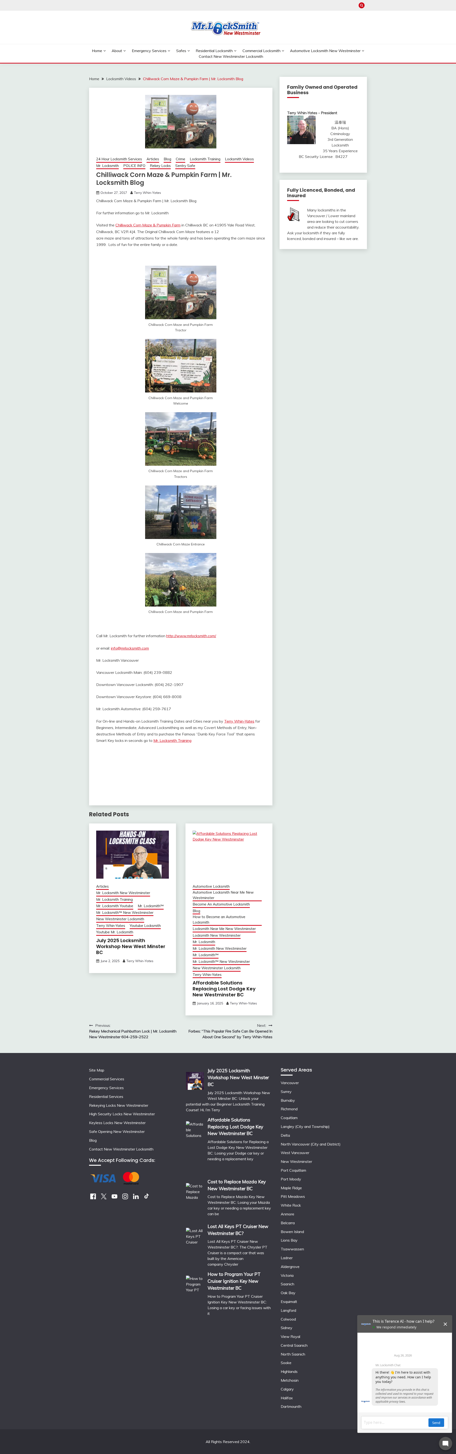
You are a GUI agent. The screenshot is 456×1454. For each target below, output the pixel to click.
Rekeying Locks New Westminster (118, 1105)
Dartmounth (291, 1406)
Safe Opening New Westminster (117, 1131)
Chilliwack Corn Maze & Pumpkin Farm (147, 225)
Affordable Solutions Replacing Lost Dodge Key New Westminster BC (224, 988)
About (117, 50)
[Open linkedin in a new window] (136, 1197)
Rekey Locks (160, 165)
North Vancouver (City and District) (311, 1144)
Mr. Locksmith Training (172, 740)
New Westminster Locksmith (120, 919)
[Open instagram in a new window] (125, 1197)
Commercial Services (106, 1079)
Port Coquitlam (293, 1170)
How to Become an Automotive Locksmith (219, 920)
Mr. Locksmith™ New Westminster (124, 912)
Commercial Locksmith (261, 50)
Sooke (286, 1362)
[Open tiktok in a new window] (146, 1197)
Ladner (287, 1257)
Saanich (287, 1284)
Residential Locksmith (214, 50)
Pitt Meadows (293, 1196)
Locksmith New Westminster (217, 935)
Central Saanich (294, 1345)
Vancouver (290, 1082)
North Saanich (293, 1354)
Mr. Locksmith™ (151, 906)
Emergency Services (149, 50)
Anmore (287, 1214)
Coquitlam (289, 1117)
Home (97, 50)
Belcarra (288, 1222)
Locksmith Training (205, 159)
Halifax (287, 1397)
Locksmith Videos (239, 159)
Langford (288, 1310)
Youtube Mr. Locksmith (114, 932)
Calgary (287, 1389)
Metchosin (290, 1380)
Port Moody (291, 1179)
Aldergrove (290, 1266)
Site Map (96, 1070)
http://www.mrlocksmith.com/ (191, 635)
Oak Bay (288, 1292)
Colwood (288, 1319)
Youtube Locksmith (145, 925)
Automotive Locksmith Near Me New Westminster (223, 895)
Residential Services (106, 1096)
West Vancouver (295, 1152)
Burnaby (288, 1100)
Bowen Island (292, 1231)
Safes (181, 50)
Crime (180, 159)
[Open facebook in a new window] (93, 1197)
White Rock (291, 1205)
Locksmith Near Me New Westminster (224, 928)
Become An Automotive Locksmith (221, 904)
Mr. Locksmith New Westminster (123, 893)
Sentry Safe (185, 165)
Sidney (286, 1327)
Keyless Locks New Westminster (117, 1122)
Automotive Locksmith (211, 886)
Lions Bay (289, 1240)
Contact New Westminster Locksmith (231, 56)
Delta (285, 1135)
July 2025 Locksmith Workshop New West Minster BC (130, 946)
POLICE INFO (134, 165)
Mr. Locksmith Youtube (114, 906)
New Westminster (296, 1161)
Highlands (289, 1371)
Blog (167, 159)
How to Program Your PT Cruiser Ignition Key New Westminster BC (234, 1281)
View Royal (290, 1336)
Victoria (287, 1275)
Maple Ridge (291, 1187)
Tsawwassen (292, 1249)
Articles (153, 159)
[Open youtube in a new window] (114, 1197)
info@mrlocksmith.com (130, 648)
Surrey (286, 1091)
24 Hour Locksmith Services (119, 159)
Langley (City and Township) (305, 1126)
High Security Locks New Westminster (122, 1113)
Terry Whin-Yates (147, 193)
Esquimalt (289, 1301)
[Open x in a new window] (104, 1197)
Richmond (289, 1108)
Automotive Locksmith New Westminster (325, 50)
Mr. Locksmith (107, 165)
